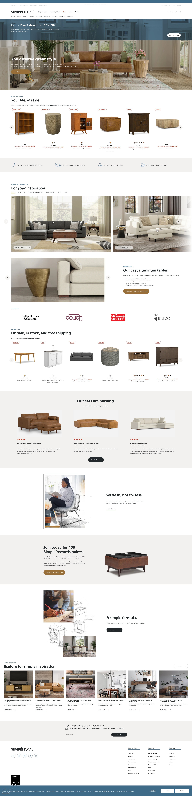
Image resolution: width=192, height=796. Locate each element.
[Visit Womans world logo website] (118, 317)
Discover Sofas (42, 5)
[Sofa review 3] (152, 423)
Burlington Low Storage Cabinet (139, 149)
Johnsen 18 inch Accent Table (53, 149)
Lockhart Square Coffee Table (167, 148)
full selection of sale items (33, 338)
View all (179, 666)
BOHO (66, 192)
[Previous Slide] (6, 221)
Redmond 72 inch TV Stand (138, 382)
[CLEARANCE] (24, 356)
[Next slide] (180, 127)
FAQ (173, 5)
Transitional (50, 192)
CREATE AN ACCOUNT (52, 572)
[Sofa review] (39, 423)
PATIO (59, 192)
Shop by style (50, 105)
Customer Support (165, 5)
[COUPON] (138, 123)
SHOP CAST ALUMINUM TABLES (135, 291)
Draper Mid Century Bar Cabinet (82, 148)
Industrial (22, 192)
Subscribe (117, 734)
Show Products (21, 247)
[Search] (167, 11)
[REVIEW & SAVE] (24, 123)
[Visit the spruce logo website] (161, 317)
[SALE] (53, 356)
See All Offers (33, 5)
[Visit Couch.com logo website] (74, 317)
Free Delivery (14, 5)
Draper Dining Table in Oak (24, 380)
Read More (94, 459)
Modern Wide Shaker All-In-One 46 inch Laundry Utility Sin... (53, 381)
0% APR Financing (24, 5)
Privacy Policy (6, 793)
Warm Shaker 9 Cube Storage (24, 148)
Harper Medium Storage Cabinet (167, 381)
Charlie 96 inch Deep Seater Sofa (81, 382)
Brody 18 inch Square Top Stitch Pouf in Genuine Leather (110, 150)
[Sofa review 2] (96, 423)
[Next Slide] (178, 221)
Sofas (13, 192)
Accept (167, 790)
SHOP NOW (18, 72)
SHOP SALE (172, 35)
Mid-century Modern (36, 192)
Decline (182, 790)
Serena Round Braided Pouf (110, 380)
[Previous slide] (11, 127)
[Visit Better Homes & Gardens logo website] (30, 317)
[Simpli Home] (22, 11)
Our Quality (113, 630)
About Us (109, 508)
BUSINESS (179, 5)
